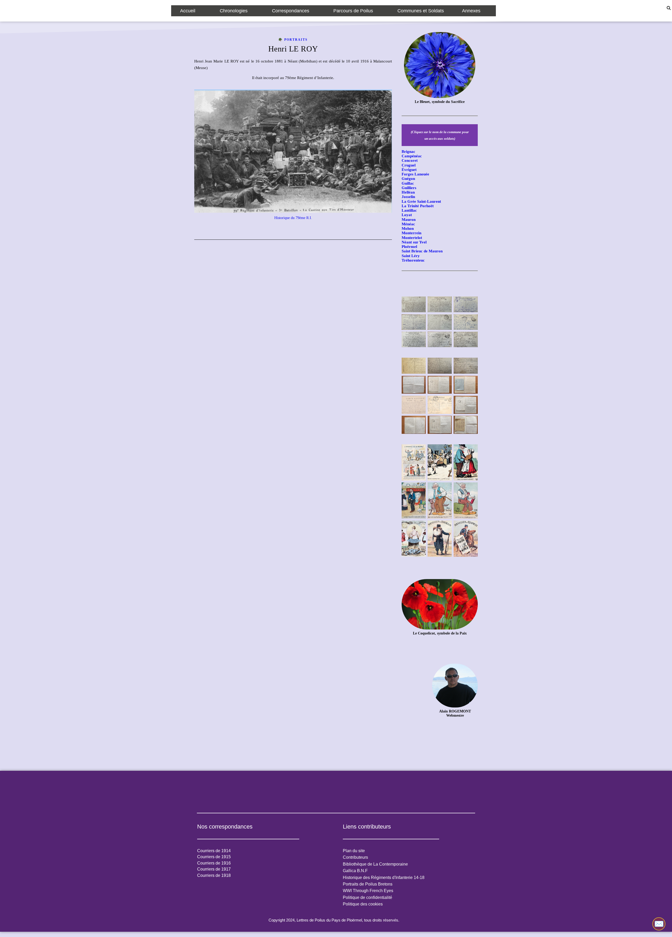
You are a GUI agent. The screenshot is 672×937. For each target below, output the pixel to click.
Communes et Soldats (420, 10)
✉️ (659, 923)
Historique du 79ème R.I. (293, 218)
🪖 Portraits (293, 39)
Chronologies (234, 10)
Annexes (471, 10)
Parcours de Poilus (353, 10)
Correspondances (290, 10)
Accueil (187, 10)
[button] (191, 10)
